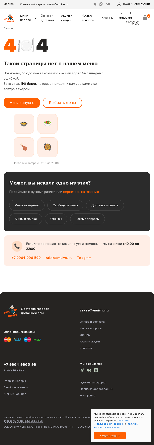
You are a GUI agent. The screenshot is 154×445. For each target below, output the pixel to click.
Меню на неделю (27, 205)
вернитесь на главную (81, 192)
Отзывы (107, 18)
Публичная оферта (92, 382)
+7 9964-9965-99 (20, 364)
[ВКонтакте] (108, 4)
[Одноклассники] (96, 370)
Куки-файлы (87, 395)
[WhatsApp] (101, 4)
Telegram (84, 258)
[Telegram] (94, 4)
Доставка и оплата (105, 205)
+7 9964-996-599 (26, 258)
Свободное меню (65, 205)
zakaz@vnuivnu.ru (58, 4)
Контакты (86, 348)
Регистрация (141, 4)
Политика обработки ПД (96, 389)
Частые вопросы (87, 219)
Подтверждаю (110, 435)
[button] (126, 4)
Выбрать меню (62, 102)
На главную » (22, 102)
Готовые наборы (15, 381)
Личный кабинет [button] (15, 394)
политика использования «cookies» (111, 422)
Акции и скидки (26, 219)
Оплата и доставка (92, 321)
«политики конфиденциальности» (116, 425)
